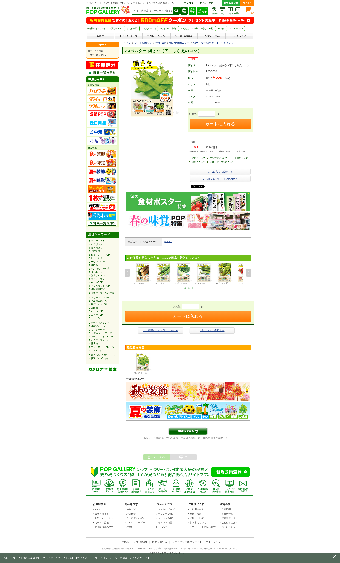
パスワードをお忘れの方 (203, 527)
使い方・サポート (209, 3)
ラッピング (97, 350)
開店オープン (98, 279)
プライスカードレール (102, 347)
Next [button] (248, 273)
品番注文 (192, 10)
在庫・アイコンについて (222, 162)
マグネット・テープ (101, 333)
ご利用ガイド (197, 509)
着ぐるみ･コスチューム (103, 355)
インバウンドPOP (100, 286)
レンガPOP (97, 282)
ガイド (230, 13)
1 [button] (185, 288)
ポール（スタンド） (101, 322)
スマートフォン (158, 457)
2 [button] (189, 288)
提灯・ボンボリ (99, 304)
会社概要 (226, 509)
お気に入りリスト (104, 518)
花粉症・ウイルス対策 (102, 292)
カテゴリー (190, 3)
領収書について (240, 158)
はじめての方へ (230, 522)
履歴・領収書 (102, 513)
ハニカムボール (99, 300)
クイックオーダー (135, 522)
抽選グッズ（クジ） (101, 358)
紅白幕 (94, 265)
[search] (176, 10)
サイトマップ (213, 542)
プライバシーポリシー (185, 542)
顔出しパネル (98, 275)
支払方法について (219, 158)
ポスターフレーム (100, 340)
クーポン (223, 13)
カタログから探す (202, 10)
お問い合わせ (229, 527)
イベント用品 (212, 35)
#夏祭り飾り (116, 28)
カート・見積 (248, 13)
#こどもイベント (149, 28)
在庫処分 (131, 527)
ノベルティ (239, 35)
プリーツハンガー (100, 297)
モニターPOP (98, 329)
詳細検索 (184, 10)
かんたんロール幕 (100, 268)
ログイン (247, 3)
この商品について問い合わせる (220, 178)
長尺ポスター (98, 248)
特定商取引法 (229, 518)
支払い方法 (196, 513)
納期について (198, 158)
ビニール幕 (97, 258)
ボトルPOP (97, 311)
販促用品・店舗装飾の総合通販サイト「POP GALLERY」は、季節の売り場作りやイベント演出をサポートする (152, 548)
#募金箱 (220, 28)
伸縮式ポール (98, 326)
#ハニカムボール (235, 28)
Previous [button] (127, 273)
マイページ (100, 509)
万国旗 (94, 307)
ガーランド (97, 318)
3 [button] (192, 288)
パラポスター (98, 244)
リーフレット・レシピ (102, 336)
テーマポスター (99, 241)
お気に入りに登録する (220, 171)
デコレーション (156, 35)
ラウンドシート (99, 261)
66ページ (168, 242)
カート (102, 44)
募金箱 (94, 343)
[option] (143, 274)
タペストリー (98, 272)
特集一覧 (131, 509)
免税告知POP (98, 289)
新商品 (100, 35)
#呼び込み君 (207, 28)
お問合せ (238, 13)
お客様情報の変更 (104, 527)
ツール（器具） (184, 35)
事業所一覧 (227, 513)
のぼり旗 (95, 251)
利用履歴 (214, 13)
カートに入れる (220, 124)
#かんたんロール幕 (189, 28)
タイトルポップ (128, 35)
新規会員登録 (231, 3)
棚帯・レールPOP (100, 254)
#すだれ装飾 (131, 28)
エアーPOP (97, 314)
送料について (198, 162)
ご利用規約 (140, 542)
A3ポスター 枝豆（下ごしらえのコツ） (233, 283)
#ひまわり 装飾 (168, 28)
